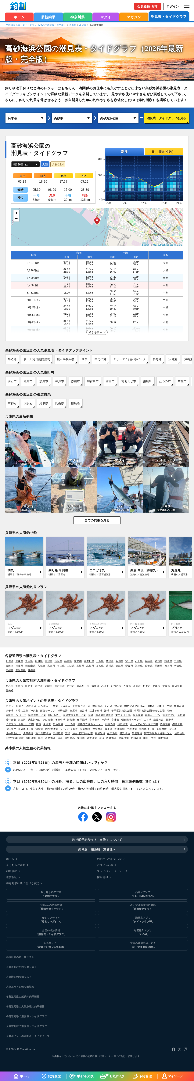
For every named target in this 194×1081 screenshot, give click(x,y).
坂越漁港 (111, 738)
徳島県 (75, 403)
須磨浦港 (137, 733)
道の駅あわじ (13, 733)
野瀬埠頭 (119, 728)
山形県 (58, 661)
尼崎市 (156, 686)
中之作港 (100, 359)
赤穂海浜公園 (146, 728)
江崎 (67, 733)
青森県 (19, 661)
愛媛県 (129, 665)
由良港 (148, 719)
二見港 (54, 706)
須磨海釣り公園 (37, 715)
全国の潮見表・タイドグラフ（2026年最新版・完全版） (36, 25)
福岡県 (139, 665)
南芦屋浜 (43, 706)
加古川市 (93, 381)
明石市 (12, 381)
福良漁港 (138, 715)
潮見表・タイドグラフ (169, 16)
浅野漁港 (179, 733)
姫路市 (28, 381)
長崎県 (158, 665)
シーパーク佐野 (69, 728)
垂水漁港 (97, 706)
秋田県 (39, 661)
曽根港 (109, 728)
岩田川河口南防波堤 (37, 359)
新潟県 (119, 661)
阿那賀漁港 (51, 728)
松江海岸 (11, 728)
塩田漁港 (31, 738)
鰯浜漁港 (122, 724)
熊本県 (168, 665)
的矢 (85, 359)
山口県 (71, 665)
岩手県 (29, 661)
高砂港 (181, 715)
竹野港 (170, 719)
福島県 (68, 661)
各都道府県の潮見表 (17, 1016)
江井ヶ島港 (95, 710)
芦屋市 (182, 381)
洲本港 (151, 706)
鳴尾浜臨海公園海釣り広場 (149, 710)
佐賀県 (149, 665)
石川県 (139, 661)
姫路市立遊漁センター (90, 724)
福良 (40, 738)
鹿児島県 (21, 670)
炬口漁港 (48, 719)
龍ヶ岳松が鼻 (66, 359)
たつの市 (165, 381)
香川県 (110, 665)
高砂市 (82, 25)
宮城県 (48, 661)
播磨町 (147, 381)
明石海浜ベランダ (131, 719)
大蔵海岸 (65, 706)
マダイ (105, 17)
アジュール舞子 (15, 706)
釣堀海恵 (165, 724)
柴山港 (81, 738)
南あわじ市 (128, 381)
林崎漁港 (63, 710)
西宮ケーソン (48, 710)
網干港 (9, 710)
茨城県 (110, 661)
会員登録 (148, 6)
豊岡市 (166, 686)
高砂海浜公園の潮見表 (43, 48)
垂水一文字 (149, 738)
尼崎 (169, 710)
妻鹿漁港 (179, 706)
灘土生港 (60, 719)
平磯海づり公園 (81, 706)
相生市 (147, 686)
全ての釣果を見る (97, 520)
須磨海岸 (31, 706)
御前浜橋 (177, 724)
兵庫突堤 (28, 733)
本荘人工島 (22, 710)
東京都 (78, 661)
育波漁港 (85, 728)
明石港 (109, 706)
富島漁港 (161, 728)
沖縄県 (32, 670)
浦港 (60, 738)
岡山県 (59, 403)
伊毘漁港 (132, 728)
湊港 (106, 710)
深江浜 (173, 728)
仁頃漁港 (136, 738)
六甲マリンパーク (16, 715)
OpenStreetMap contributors (167, 244)
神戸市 (59, 381)
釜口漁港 (112, 733)
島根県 (90, 665)
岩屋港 (74, 710)
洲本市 (137, 686)
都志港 (22, 719)
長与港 (157, 359)
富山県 (129, 661)
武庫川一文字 (164, 706)
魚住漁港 (58, 724)
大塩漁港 (97, 728)
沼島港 (172, 359)
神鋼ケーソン (152, 715)
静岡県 (168, 661)
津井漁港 (163, 738)
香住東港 (11, 719)
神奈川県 (77, 17)
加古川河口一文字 (82, 733)
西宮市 (110, 381)
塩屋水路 (158, 719)
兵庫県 (72, 25)
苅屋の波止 (169, 715)
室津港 (115, 719)
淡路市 (43, 381)
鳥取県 (43, 403)
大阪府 (28, 403)
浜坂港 (71, 719)
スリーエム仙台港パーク (129, 359)
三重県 (178, 661)
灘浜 (101, 738)
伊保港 (47, 724)
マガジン (134, 17)
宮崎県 (9, 670)
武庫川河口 (34, 719)
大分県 (178, 665)
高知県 (100, 665)
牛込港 (12, 359)
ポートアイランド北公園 (144, 724)
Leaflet (145, 244)
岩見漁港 (50, 738)
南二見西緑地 (43, 733)
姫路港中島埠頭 (104, 715)
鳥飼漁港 (100, 733)
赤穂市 (75, 381)
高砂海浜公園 (25, 728)
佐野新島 (70, 738)
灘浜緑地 (125, 733)
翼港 (90, 715)
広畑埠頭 (58, 733)
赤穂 (38, 724)
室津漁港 (94, 719)
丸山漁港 (70, 724)
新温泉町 (177, 686)
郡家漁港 (110, 724)
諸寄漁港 (92, 738)
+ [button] (16, 213)
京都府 (12, 403)
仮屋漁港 (82, 719)
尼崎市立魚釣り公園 (74, 715)
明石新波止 (54, 715)
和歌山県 (30, 665)
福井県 (149, 661)
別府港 (106, 719)
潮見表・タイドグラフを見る (166, 118)
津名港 (118, 706)
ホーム (19, 17)
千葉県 (100, 661)
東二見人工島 (123, 715)
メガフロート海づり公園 (20, 724)
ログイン (173, 6)
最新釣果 (48, 17)
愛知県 (158, 661)
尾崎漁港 (124, 738)
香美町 (9, 690)
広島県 (51, 665)
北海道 (9, 661)
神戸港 (34, 710)
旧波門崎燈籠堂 (15, 738)
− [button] (16, 218)
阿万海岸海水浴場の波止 (158, 733)
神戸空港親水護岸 (134, 706)
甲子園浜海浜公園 (121, 710)
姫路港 (83, 710)
